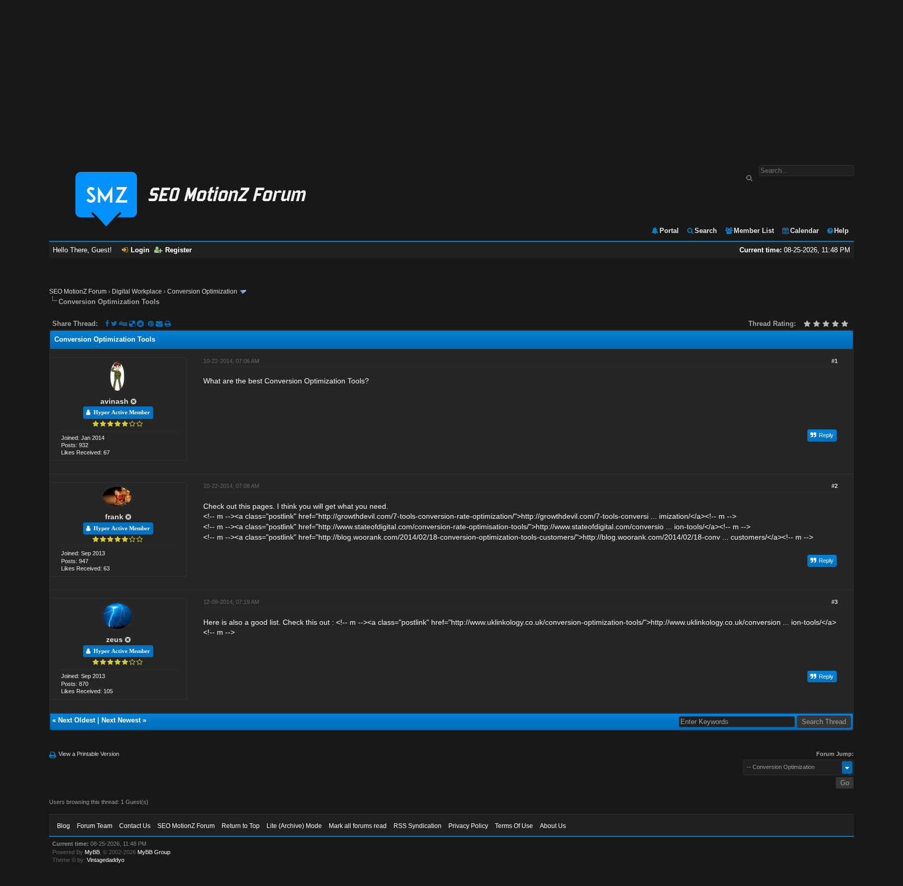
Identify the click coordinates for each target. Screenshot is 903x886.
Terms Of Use (514, 826)
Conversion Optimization (202, 291)
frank (114, 516)
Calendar (804, 231)
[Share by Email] (160, 324)
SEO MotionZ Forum (78, 291)
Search (705, 231)
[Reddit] (140, 324)
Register (178, 250)
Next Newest (121, 720)
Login (140, 250)
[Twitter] (114, 324)
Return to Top (241, 826)
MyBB (92, 852)
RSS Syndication (417, 826)
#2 (834, 486)
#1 (834, 361)
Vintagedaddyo (105, 860)
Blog (63, 826)
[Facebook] (107, 324)
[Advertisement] (451, 77)
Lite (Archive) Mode (294, 826)
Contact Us (134, 826)
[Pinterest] (152, 324)
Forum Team (94, 826)
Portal (669, 231)
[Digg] (123, 324)
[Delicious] (132, 324)
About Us (553, 826)
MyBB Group (153, 852)
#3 (834, 602)
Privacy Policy (468, 826)
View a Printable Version (89, 754)
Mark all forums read (358, 826)
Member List (754, 231)
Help (841, 231)
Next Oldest (76, 720)
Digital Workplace (137, 291)
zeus (114, 639)
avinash (114, 401)
